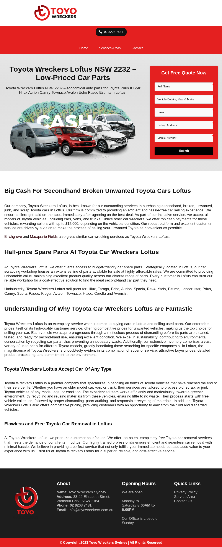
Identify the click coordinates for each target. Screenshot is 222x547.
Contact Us (183, 501)
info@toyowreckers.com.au (91, 510)
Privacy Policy (186, 492)
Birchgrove (13, 237)
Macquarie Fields (44, 237)
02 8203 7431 (80, 505)
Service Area (184, 497)
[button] (111, 32)
